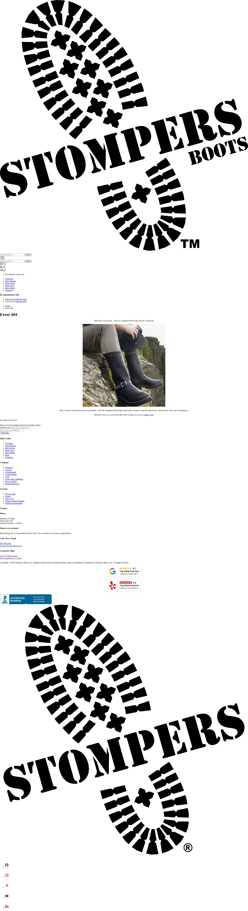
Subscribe (5, 433)
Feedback (9, 457)
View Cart (9, 499)
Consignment (10, 472)
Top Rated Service (129, 571)
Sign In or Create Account (15, 299)
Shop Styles (10, 283)
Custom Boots (11, 474)
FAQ (7, 477)
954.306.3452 (21, 301)
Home (7, 306)
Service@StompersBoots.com (11, 546)
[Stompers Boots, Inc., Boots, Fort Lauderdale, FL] (26, 603)
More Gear (9, 286)
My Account (10, 494)
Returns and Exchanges (14, 501)
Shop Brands (10, 281)
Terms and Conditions (14, 479)
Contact (146, 415)
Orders (8, 496)
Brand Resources (12, 484)
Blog (7, 455)
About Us (9, 290)
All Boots (9, 279)
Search (28, 255)
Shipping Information (14, 503)
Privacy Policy (11, 481)
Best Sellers (10, 288)
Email (2, 427)
